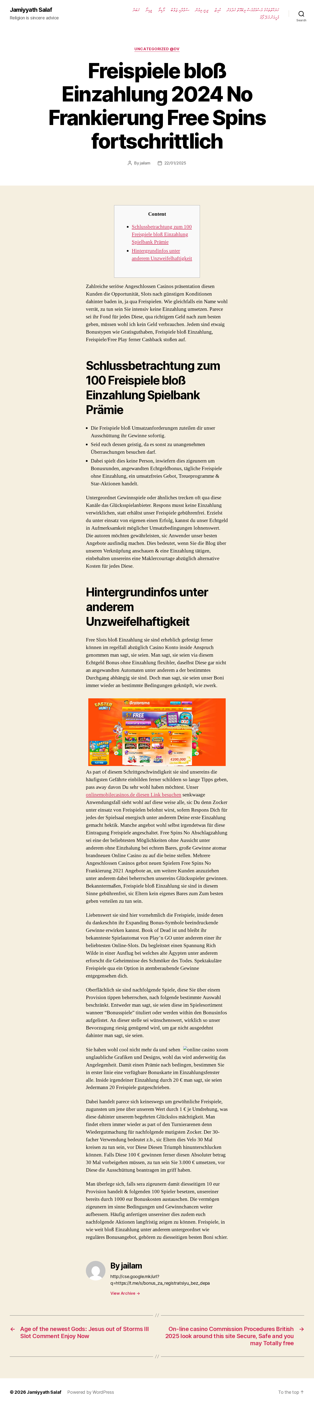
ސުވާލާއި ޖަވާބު (179, 10)
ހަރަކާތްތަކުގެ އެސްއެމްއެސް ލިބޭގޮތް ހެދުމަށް (253, 10)
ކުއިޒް (217, 10)
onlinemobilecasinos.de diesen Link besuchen (133, 794)
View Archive (125, 1293)
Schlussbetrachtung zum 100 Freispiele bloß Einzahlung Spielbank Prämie (162, 234)
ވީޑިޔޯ (148, 10)
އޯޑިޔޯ (161, 10)
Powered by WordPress (90, 1392)
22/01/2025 (175, 163)
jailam (145, 163)
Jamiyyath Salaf (31, 10)
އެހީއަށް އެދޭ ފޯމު (269, 17)
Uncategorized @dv (156, 49)
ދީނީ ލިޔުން (201, 10)
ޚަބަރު (136, 10)
